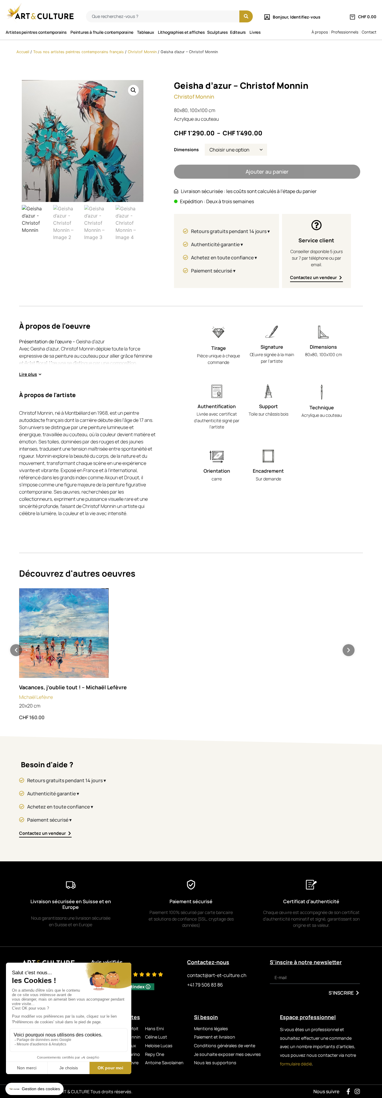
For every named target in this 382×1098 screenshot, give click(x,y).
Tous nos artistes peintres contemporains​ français (78, 52)
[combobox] (162, 16)
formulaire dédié (296, 1064)
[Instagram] (357, 1091)
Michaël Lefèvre (36, 697)
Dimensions (186, 150)
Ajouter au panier (267, 171)
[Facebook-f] (348, 1091)
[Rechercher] (246, 16)
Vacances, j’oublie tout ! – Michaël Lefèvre (73, 687)
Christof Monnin (142, 52)
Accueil (22, 52)
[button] (133, 90)
